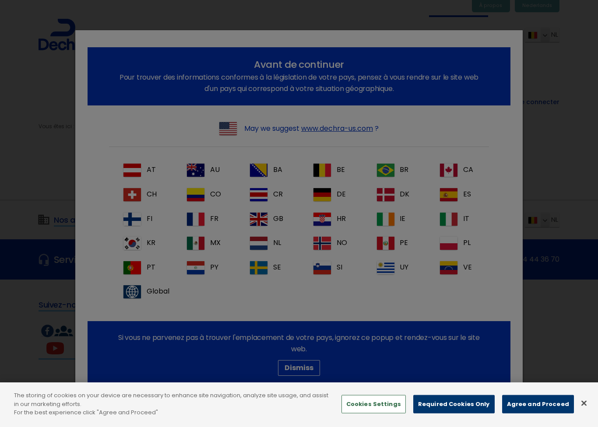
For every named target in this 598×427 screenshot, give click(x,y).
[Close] (584, 403)
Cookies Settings (373, 404)
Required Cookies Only (454, 404)
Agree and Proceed (538, 404)
